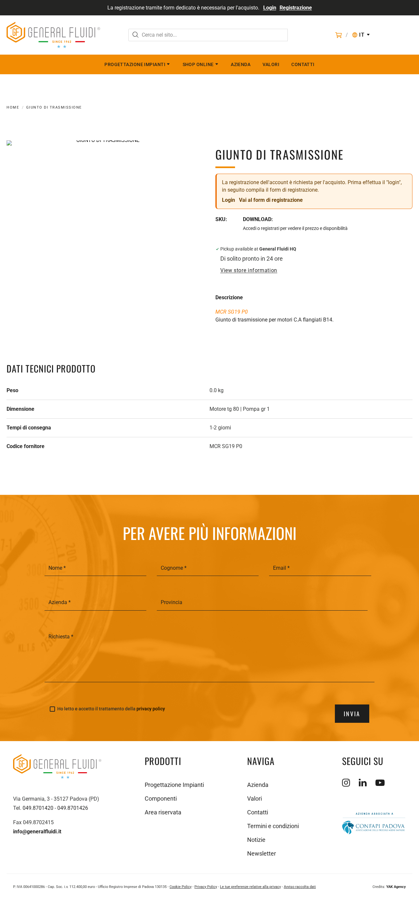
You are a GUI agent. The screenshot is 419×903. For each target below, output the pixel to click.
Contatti (303, 64)
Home (13, 107)
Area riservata (163, 812)
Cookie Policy (180, 887)
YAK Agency (396, 887)
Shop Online (198, 64)
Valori (271, 64)
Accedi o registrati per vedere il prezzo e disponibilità (295, 228)
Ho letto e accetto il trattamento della (111, 708)
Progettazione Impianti (134, 64)
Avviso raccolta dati (300, 887)
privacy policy (151, 708)
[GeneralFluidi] (53, 35)
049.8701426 (72, 808)
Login (269, 8)
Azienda (240, 64)
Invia (352, 713)
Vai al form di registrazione (271, 200)
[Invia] (135, 35)
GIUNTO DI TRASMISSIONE (54, 107)
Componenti (161, 798)
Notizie (256, 839)
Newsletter (261, 853)
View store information (248, 270)
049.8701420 (38, 808)
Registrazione (296, 8)
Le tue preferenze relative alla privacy (250, 887)
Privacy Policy (205, 887)
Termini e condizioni (273, 826)
